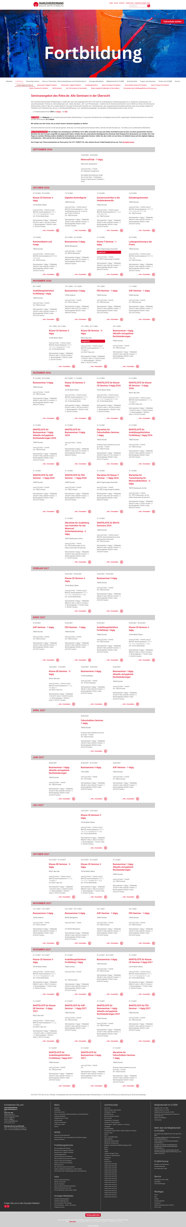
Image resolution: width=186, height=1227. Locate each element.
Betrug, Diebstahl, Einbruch (111, 1116)
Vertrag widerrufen (159, 1201)
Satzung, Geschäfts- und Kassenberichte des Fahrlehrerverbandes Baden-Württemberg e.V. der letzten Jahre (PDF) (167, 1151)
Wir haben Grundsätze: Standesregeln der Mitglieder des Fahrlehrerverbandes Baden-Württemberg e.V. (166, 1146)
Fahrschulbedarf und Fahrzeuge (62, 1203)
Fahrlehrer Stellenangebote (61, 1199)
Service (56, 1126)
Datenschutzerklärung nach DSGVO (164, 1205)
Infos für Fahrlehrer (59, 1184)
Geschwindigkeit (108, 1128)
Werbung (106, 1159)
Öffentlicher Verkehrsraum (111, 1143)
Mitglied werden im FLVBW (161, 1110)
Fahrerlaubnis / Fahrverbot (111, 1120)
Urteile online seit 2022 (110, 1172)
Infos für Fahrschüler (59, 1182)
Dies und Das (108, 1118)
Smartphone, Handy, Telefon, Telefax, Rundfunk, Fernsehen (120, 1130)
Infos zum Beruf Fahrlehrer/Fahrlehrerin (65, 1186)
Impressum (157, 1203)
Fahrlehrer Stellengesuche (61, 1201)
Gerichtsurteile (58, 1120)
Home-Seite (72, 1221)
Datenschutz (107, 1161)
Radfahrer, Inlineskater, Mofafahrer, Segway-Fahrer (118, 1145)
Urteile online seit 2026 (110, 1164)
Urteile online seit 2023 (110, 1170)
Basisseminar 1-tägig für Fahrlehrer (64, 1152)
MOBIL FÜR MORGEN (160, 1117)
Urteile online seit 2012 (110, 1192)
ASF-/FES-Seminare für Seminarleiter (64, 1167)
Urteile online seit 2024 (110, 1168)
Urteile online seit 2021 (110, 1174)
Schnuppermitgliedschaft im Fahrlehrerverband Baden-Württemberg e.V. (167, 1138)
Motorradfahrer (108, 1139)
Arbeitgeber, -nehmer (110, 1112)
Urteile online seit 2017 (110, 1182)
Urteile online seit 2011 (110, 1194)
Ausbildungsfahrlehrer (60, 1154)
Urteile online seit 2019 (110, 1178)
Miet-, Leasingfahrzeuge (111, 1137)
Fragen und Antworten (60, 1122)
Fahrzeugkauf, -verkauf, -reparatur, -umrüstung (116, 1124)
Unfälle (106, 1151)
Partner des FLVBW (59, 1124)
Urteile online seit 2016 (110, 1184)
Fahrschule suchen (59, 1112)
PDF (66, 112)
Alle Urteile (107, 1108)
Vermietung (107, 1157)
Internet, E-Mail (108, 1133)
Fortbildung (57, 1110)
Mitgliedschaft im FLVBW (61, 1118)
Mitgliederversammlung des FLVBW (164, 1112)
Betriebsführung (108, 1114)
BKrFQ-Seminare (58, 1164)
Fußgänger (107, 1126)
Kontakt (156, 1199)
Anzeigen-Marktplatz (59, 1116)
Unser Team (157, 1207)
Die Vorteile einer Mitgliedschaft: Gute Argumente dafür (167, 1134)
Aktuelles (56, 1108)
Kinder (106, 1135)
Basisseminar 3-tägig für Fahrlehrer (64, 1150)
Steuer (106, 1149)
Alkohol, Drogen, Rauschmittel (112, 1110)
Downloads (157, 1181)
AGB (155, 1197)
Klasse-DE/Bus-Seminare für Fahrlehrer (65, 1158)
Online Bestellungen (159, 1183)
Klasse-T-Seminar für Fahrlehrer (63, 1160)
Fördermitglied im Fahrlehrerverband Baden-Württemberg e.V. (166, 1141)
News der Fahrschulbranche (62, 1135)
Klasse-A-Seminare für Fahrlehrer (63, 1162)
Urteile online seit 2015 (110, 1186)
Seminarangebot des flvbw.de (62, 1148)
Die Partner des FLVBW (160, 1168)
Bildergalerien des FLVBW (161, 1179)
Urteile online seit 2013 (110, 1190)
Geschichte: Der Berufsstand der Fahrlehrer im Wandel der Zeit (167, 1115)
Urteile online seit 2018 (110, 1180)
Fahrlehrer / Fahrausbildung (111, 1122)
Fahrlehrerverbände (159, 1166)
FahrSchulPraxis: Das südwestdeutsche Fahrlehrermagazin (70, 1137)
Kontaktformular (128, 142)
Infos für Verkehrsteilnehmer (62, 1179)
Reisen (106, 1147)
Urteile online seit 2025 (110, 1166)
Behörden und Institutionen (161, 1164)
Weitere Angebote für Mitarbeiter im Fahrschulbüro (68, 1169)
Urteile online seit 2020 (110, 1176)
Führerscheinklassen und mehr (62, 1188)
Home (156, 1194)
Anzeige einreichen (59, 1207)
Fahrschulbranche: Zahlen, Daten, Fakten (65, 1190)
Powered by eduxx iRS (93, 1225)
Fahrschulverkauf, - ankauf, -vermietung (65, 1205)
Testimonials (157, 1120)
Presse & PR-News (59, 1139)
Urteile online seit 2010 (110, 1197)
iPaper (58, 112)
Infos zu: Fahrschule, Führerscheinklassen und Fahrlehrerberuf (71, 1114)
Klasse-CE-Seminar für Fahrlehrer (63, 1156)
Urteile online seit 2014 (110, 1188)
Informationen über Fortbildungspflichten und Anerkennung (70, 1171)
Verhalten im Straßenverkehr (112, 1155)
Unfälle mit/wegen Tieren (111, 1153)
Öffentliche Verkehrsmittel (111, 1141)
